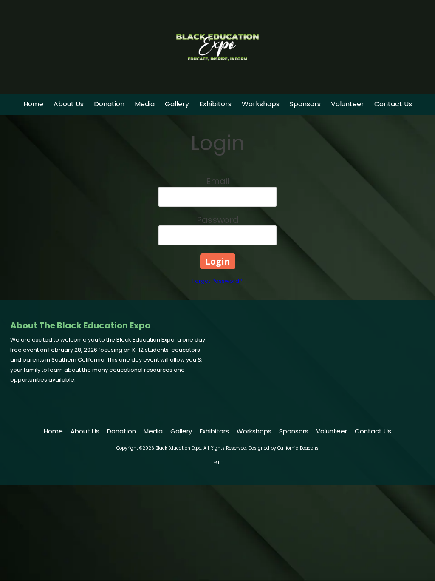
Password (218, 220)
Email (217, 181)
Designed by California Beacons (284, 448)
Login (217, 462)
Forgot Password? (217, 281)
